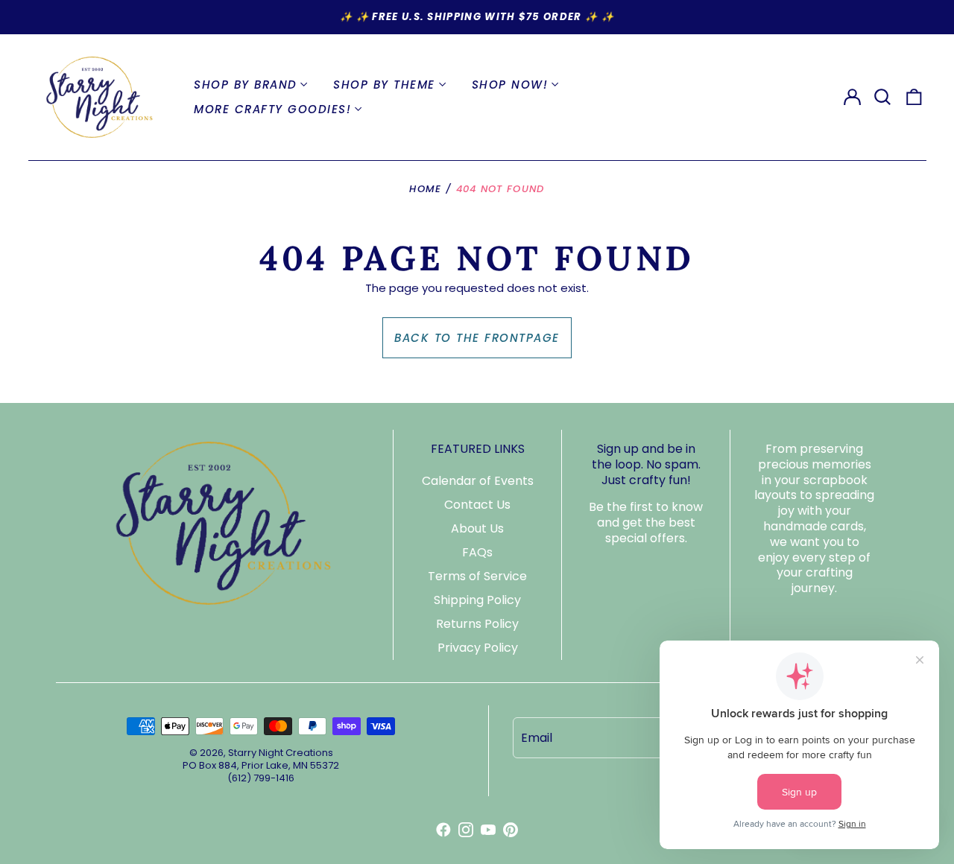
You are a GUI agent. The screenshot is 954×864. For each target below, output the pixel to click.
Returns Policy (477, 623)
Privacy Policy (477, 647)
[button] (883, 96)
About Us (477, 528)
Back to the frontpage (477, 338)
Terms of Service (477, 576)
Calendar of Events (478, 480)
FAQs (477, 552)
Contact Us (477, 504)
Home (425, 189)
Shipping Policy (477, 600)
